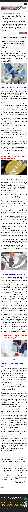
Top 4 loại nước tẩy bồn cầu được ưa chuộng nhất (21, 471)
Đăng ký (25, 0)
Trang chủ (3, 13)
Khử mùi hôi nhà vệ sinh (15, 13)
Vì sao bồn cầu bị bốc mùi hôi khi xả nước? (6, 480)
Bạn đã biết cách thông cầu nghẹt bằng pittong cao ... (21, 481)
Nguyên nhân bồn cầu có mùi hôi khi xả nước (20, 462)
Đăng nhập (19, 0)
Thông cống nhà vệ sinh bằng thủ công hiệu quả (6, 471)
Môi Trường (8, 13)
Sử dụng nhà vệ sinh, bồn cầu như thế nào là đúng (6, 462)
